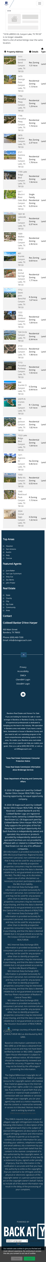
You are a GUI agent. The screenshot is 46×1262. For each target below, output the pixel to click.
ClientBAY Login (23, 679)
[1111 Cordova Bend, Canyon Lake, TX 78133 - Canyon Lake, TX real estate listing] (10, 59)
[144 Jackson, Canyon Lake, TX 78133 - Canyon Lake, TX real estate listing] (10, 421)
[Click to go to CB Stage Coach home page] (6, 3)
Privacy (23, 667)
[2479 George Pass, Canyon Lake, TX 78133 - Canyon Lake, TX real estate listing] (10, 79)
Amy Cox (9, 576)
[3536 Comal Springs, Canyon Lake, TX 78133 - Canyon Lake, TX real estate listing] (10, 273)
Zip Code (9, 604)
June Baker (10, 570)
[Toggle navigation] (39, 3)
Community (10, 607)
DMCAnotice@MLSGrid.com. (23, 1113)
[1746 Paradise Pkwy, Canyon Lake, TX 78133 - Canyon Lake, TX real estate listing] (10, 118)
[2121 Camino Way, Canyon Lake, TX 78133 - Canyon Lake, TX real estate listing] (10, 155)
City (7, 601)
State (8, 595)
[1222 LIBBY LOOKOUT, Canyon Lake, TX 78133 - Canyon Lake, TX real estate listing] (10, 315)
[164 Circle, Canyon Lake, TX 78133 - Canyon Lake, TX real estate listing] (10, 335)
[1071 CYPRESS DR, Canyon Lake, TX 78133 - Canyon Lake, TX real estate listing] (10, 458)
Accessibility (23, 671)
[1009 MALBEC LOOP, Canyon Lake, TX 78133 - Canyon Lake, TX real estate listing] (10, 236)
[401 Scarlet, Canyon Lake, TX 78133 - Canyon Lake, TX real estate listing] (10, 256)
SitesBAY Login (23, 683)
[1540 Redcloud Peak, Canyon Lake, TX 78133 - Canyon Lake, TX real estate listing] (10, 494)
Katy (8, 555)
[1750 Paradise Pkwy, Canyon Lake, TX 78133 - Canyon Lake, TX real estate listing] (10, 99)
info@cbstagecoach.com (20, 640)
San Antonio (11, 549)
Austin (8, 552)
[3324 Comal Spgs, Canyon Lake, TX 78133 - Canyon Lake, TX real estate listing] (10, 514)
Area (8, 610)
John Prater (10, 583)
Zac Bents (10, 580)
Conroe (9, 558)
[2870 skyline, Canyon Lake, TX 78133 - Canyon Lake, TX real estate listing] (10, 138)
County (9, 598)
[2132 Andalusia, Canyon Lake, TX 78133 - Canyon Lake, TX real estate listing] (10, 348)
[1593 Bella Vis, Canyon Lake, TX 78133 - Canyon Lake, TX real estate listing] (10, 477)
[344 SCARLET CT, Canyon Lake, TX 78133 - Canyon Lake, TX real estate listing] (10, 385)
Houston (9, 546)
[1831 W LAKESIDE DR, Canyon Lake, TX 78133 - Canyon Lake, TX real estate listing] (10, 217)
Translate (25, 1244)
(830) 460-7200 (16, 637)
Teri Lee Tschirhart (13, 573)
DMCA (23, 675)
